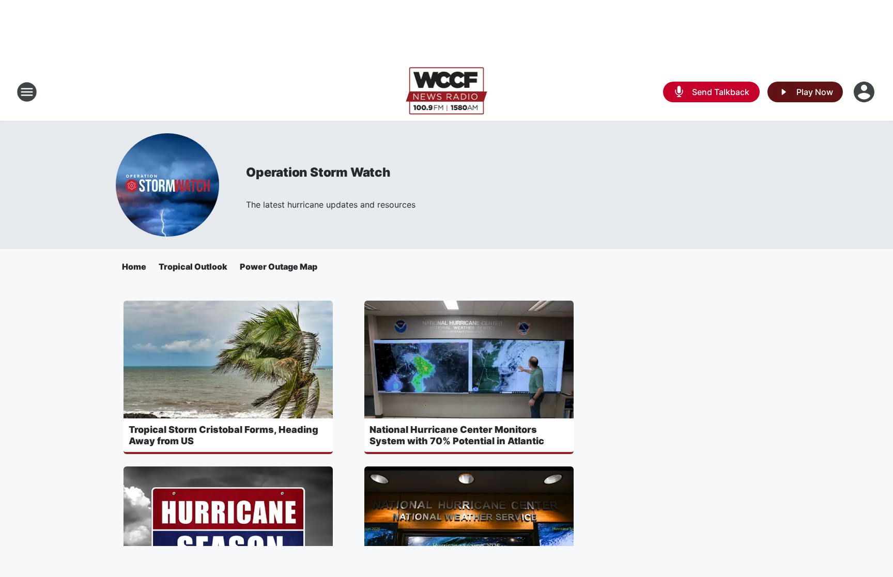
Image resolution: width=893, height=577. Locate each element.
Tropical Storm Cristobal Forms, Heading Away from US (223, 435)
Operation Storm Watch (318, 172)
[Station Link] (446, 92)
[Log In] (865, 92)
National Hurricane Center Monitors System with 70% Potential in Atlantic (456, 435)
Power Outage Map (278, 266)
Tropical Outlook (193, 266)
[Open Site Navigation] (27, 92)
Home (134, 266)
